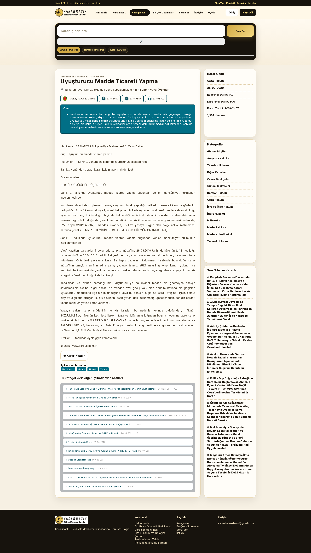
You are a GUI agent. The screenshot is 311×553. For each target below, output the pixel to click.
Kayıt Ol (230, 3)
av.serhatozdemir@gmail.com (236, 523)
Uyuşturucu (68, 369)
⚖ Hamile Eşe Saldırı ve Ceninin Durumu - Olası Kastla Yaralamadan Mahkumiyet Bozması (121, 388)
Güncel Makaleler (218, 186)
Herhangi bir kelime (94, 50)
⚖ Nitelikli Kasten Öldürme (85, 442)
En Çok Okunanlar (163, 12)
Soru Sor (241, 3)
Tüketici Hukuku (218, 165)
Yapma (103, 369)
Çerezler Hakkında (146, 529)
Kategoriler (138, 12)
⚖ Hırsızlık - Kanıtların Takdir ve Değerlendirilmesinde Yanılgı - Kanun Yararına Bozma (115, 477)
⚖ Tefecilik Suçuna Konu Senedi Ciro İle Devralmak (98, 397)
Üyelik (211, 12)
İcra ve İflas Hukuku (220, 206)
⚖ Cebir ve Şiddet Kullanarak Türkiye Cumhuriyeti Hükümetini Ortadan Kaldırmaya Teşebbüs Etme (125, 415)
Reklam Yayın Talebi (147, 539)
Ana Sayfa (101, 12)
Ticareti (93, 369)
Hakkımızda (142, 523)
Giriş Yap (219, 3)
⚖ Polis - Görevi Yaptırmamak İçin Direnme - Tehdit (97, 406)
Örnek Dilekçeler (218, 179)
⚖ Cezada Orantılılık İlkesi (84, 459)
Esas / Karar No (118, 50)
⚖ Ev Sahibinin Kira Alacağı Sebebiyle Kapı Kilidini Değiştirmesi (103, 424)
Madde (81, 369)
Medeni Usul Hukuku (220, 234)
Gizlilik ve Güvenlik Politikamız (153, 526)
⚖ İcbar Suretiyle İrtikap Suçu (86, 468)
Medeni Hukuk (216, 227)
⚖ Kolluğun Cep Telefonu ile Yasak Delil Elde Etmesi (101, 433)
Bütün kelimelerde (69, 50)
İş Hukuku (213, 220)
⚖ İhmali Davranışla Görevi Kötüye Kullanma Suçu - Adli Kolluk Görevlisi (107, 450)
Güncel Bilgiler (217, 151)
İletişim (252, 3)
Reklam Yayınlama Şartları (151, 542)
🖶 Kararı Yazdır (74, 355)
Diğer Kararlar (216, 172)
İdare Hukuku (216, 213)
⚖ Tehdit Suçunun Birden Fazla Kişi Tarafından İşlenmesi (100, 486)
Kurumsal (118, 12)
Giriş (232, 12)
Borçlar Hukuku (217, 193)
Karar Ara (240, 31)
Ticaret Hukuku (217, 241)
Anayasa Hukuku (218, 158)
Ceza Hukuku (67, 76)
